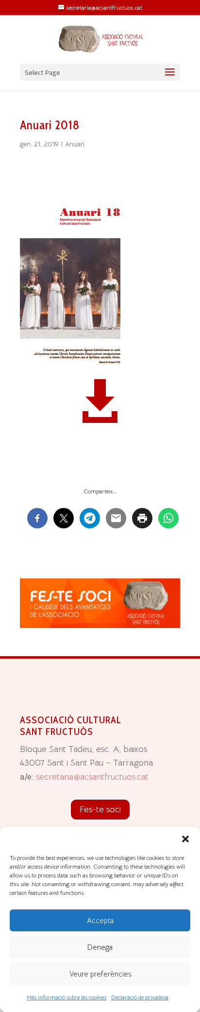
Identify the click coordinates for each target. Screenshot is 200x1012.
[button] (185, 839)
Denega (100, 947)
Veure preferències (100, 973)
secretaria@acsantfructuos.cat (92, 776)
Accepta (100, 920)
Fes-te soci (100, 809)
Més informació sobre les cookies (66, 997)
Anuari (74, 144)
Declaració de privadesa (139, 997)
